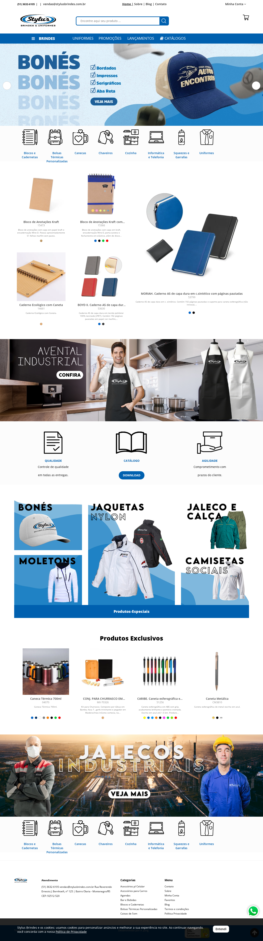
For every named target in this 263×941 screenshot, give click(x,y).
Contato (161, 4)
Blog (167, 904)
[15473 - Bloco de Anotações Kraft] (41, 193)
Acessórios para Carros (133, 891)
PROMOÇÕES (110, 38)
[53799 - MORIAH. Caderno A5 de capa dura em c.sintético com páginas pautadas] (191, 238)
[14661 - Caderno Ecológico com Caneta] (41, 276)
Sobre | (139, 4)
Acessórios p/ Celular (132, 886)
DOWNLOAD (131, 475)
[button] (7, 85)
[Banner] (131, 775)
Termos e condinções (177, 909)
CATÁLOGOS (175, 38)
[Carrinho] (246, 17)
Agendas (125, 895)
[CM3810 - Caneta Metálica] (217, 671)
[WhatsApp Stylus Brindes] (253, 911)
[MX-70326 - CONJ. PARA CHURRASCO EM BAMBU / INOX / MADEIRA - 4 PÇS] (103, 671)
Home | (127, 4)
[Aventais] (131, 380)
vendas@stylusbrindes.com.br (64, 4)
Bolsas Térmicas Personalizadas (138, 909)
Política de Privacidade (71, 932)
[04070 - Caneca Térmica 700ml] (46, 671)
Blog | (150, 4)
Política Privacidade (176, 913)
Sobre (168, 891)
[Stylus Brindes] (38, 20)
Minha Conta (172, 895)
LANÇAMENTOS (140, 38)
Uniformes (83, 38)
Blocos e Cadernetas (132, 904)
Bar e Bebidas (128, 900)
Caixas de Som (128, 913)
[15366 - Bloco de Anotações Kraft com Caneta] (101, 193)
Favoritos (170, 900)
